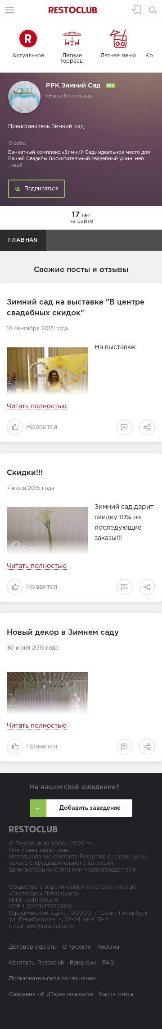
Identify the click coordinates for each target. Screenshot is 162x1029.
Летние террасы (72, 58)
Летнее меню (118, 55)
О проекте (76, 947)
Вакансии (83, 962)
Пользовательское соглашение (52, 978)
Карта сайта (116, 994)
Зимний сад (67, 126)
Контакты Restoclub (36, 962)
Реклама (107, 947)
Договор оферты (33, 947)
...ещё (15, 165)
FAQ (108, 962)
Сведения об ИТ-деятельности (51, 994)
